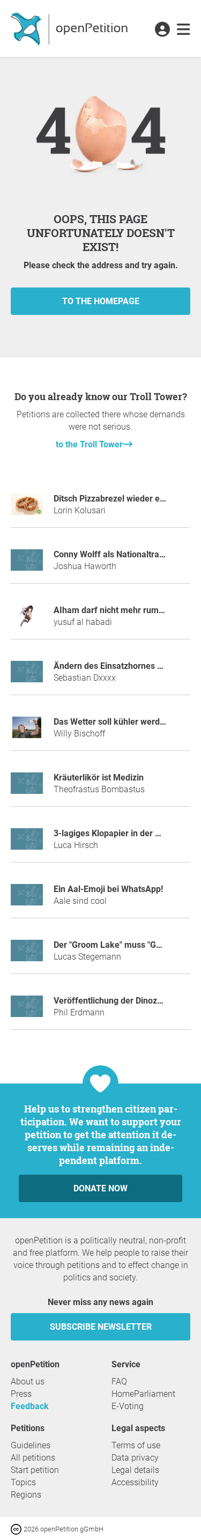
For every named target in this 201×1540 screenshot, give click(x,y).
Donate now (100, 1188)
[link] (183, 30)
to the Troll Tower (89, 444)
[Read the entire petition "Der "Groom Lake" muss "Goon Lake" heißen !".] (27, 955)
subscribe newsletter (101, 1327)
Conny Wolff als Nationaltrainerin (117, 554)
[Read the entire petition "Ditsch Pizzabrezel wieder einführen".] (27, 509)
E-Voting (127, 1406)
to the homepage (100, 301)
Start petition (35, 1470)
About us (27, 1381)
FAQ (119, 1381)
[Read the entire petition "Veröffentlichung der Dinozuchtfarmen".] (27, 1011)
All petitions (33, 1458)
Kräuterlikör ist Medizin (99, 777)
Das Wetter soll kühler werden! (113, 722)
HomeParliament (143, 1394)
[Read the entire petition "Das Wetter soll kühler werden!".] (27, 732)
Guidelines (30, 1445)
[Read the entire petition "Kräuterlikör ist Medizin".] (27, 788)
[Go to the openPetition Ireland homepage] (70, 28)
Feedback (30, 1406)
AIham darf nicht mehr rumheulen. (121, 610)
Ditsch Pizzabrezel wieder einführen (123, 498)
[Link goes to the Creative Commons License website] (17, 1528)
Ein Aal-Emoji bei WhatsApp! (108, 889)
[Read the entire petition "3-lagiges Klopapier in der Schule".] (27, 843)
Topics (23, 1482)
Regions (26, 1495)
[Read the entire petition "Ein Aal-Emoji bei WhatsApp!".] (27, 899)
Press (21, 1394)
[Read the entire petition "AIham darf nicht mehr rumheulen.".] (27, 620)
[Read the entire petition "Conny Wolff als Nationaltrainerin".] (27, 564)
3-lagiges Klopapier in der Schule (117, 833)
